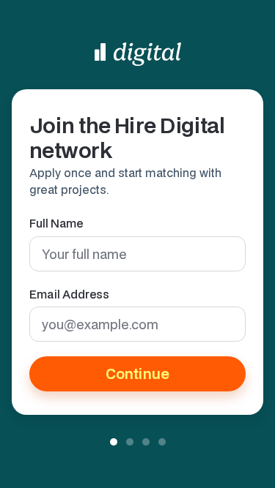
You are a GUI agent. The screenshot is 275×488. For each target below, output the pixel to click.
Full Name (56, 223)
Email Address (69, 294)
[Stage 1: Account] (113, 442)
